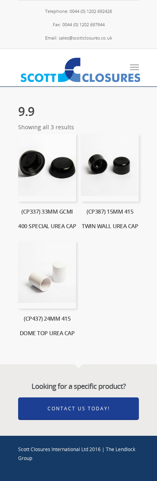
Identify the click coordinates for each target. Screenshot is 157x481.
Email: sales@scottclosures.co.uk (78, 38)
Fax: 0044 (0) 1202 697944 (79, 24)
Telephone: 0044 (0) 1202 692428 (78, 11)
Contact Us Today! (79, 408)
